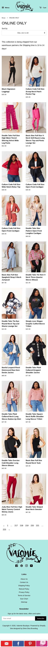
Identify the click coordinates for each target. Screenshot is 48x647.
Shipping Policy (24, 585)
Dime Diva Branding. (30, 628)
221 (37, 525)
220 (32, 525)
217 (16, 525)
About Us (24, 579)
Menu (7, 8)
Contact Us (24, 582)
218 (21, 525)
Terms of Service (24, 595)
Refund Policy (24, 589)
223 (4, 529)
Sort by (4, 28)
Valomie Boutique (22, 626)
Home (3, 18)
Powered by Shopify (37, 626)
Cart (44, 8)
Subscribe (40, 618)
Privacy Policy (24, 592)
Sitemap (24, 602)
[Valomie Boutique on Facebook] (16, 566)
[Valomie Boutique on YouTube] (31, 566)
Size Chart (24, 599)
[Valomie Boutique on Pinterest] (21, 566)
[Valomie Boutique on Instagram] (26, 566)
